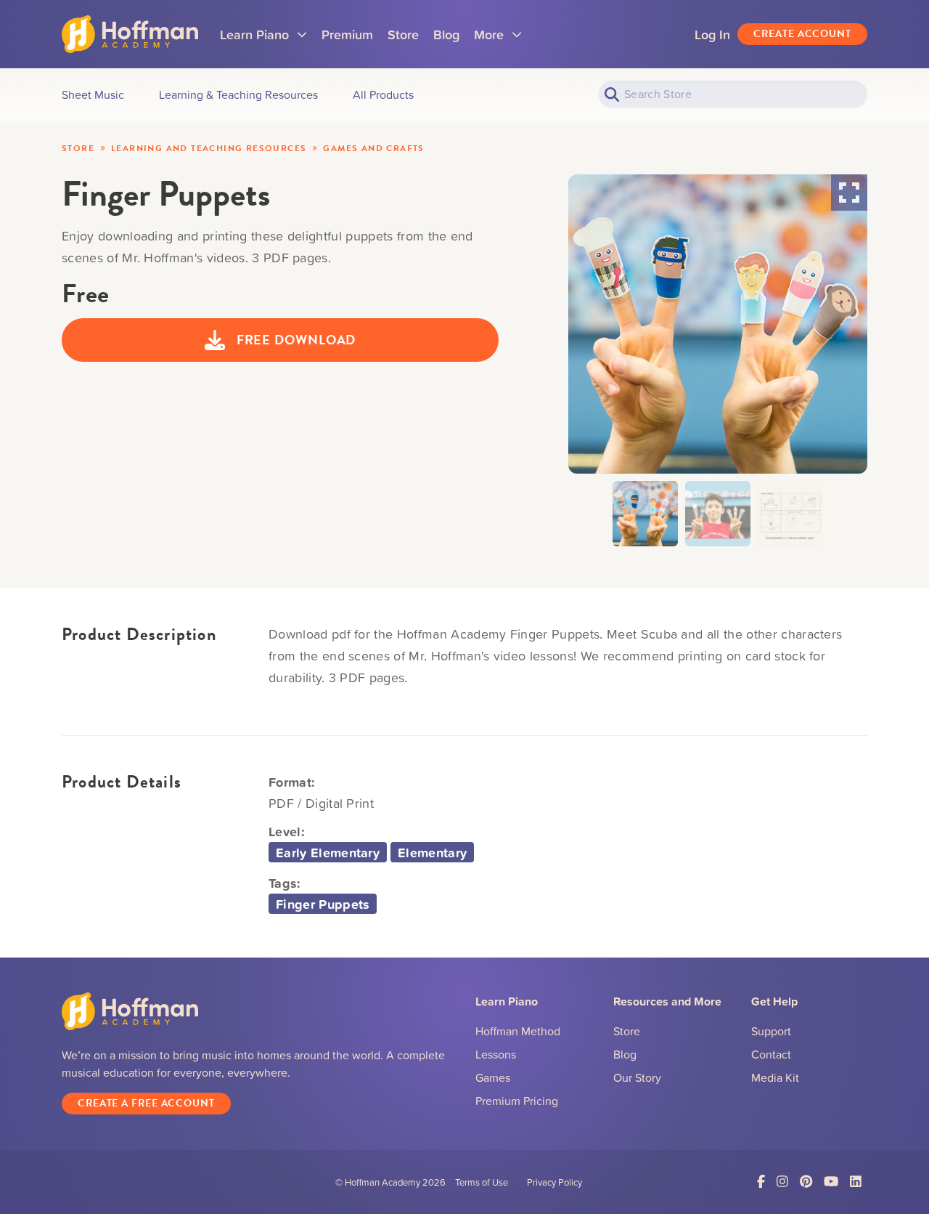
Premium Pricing (516, 1101)
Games (492, 1077)
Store (403, 34)
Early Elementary (328, 852)
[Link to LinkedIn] (856, 1182)
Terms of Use (481, 1182)
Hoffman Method (517, 1031)
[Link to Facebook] (761, 1182)
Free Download (296, 339)
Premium (347, 34)
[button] (645, 514)
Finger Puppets (322, 903)
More (498, 39)
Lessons (495, 1054)
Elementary (432, 852)
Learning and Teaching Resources (208, 148)
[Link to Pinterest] (806, 1182)
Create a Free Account (146, 1103)
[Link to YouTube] (831, 1182)
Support (771, 1031)
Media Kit (775, 1077)
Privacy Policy (554, 1182)
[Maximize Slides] (849, 192)
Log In (712, 34)
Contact (771, 1054)
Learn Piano (263, 39)
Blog (446, 34)
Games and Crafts (373, 148)
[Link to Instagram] (782, 1182)
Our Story (637, 1077)
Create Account (802, 33)
